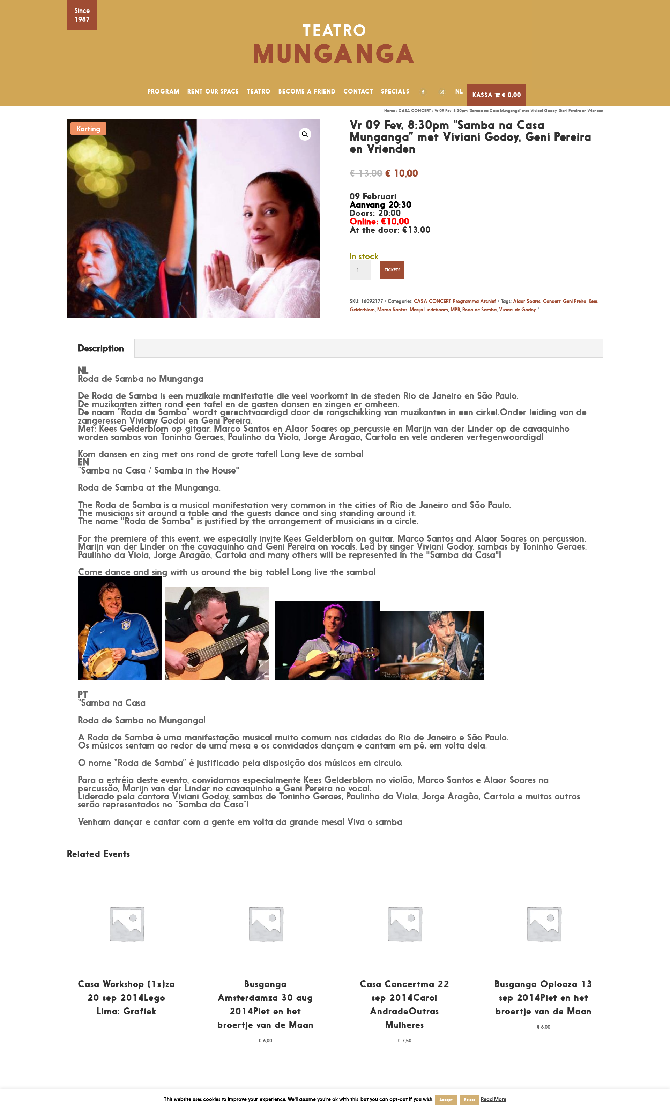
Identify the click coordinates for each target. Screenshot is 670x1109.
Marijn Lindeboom (429, 309)
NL (459, 91)
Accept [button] (446, 1099)
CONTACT (358, 91)
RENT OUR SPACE (213, 91)
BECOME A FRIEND (307, 91)
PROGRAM (164, 91)
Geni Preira (574, 301)
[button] (305, 134)
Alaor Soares (527, 301)
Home (389, 110)
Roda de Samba (479, 309)
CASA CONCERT (415, 110)
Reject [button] (469, 1099)
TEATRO (259, 91)
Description (101, 348)
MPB (455, 309)
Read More (493, 1099)
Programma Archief (474, 301)
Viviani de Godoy (517, 309)
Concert (551, 301)
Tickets (392, 270)
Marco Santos (392, 309)
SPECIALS (395, 91)
